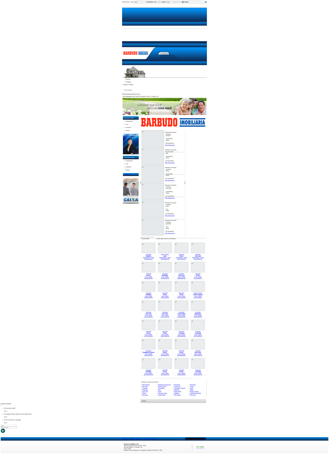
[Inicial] (136, 55)
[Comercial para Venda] (124, 127)
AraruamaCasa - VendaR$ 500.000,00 (198, 372)
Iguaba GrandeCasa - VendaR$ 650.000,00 (198, 295)
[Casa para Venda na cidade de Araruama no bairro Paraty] (148, 271)
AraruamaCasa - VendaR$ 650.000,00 (165, 334)
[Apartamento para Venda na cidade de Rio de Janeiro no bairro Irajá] (165, 252)
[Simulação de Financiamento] (131, 154)
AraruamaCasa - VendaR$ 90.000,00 (165, 295)
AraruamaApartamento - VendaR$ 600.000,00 (148, 257)
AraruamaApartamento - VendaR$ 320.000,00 (181, 257)
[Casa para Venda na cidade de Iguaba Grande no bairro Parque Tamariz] (197, 291)
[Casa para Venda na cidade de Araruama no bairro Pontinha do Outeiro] (148, 348)
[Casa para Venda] (124, 124)
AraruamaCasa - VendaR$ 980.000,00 (148, 295)
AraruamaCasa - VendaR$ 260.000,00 (165, 276)
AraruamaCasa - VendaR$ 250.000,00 (148, 334)
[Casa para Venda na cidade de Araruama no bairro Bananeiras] (197, 310)
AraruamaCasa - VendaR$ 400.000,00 (165, 353)
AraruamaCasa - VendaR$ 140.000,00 (198, 276)
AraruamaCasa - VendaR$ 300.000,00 (181, 372)
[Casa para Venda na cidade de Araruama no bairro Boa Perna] (197, 348)
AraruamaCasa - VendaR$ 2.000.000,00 (148, 372)
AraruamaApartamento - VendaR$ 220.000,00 (198, 257)
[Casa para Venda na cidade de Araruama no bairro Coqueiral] (181, 329)
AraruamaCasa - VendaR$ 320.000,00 (198, 314)
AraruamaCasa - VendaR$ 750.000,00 (165, 314)
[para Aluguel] (124, 161)
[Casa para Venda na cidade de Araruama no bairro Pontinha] (148, 291)
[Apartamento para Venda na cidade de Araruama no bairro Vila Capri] (197, 252)
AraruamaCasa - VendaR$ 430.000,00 (148, 353)
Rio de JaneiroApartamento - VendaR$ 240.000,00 (165, 257)
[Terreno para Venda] (124, 131)
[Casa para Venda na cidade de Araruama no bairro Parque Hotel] (181, 310)
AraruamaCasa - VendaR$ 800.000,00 (181, 276)
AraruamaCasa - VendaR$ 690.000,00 (148, 276)
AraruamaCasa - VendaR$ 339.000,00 (198, 353)
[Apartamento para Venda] (124, 121)
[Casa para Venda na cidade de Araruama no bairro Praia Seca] (181, 271)
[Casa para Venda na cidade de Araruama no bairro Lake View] (148, 310)
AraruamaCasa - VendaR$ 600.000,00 (181, 334)
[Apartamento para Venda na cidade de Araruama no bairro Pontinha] (148, 252)
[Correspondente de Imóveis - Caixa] (131, 203)
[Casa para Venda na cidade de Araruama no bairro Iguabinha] (165, 271)
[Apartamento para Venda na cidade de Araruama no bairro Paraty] (181, 252)
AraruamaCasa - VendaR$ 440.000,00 (181, 353)
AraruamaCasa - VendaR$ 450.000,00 (148, 314)
